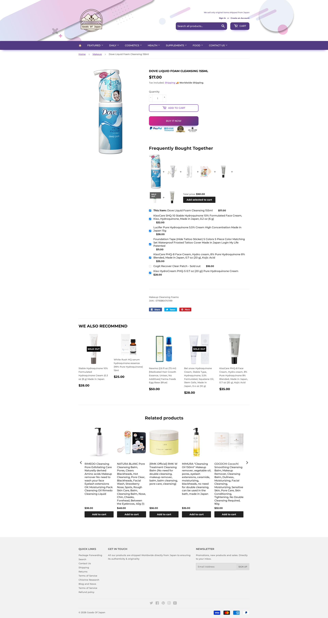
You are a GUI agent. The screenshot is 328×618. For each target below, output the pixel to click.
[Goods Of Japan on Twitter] (151, 603)
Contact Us (217, 45)
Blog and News (87, 583)
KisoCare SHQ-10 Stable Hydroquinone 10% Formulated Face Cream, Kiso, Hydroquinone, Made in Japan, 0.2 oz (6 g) (197, 217)
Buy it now (173, 120)
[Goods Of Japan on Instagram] (169, 603)
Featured (94, 45)
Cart (242, 25)
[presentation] (81, 462)
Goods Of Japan (96, 612)
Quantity (154, 91)
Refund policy (86, 592)
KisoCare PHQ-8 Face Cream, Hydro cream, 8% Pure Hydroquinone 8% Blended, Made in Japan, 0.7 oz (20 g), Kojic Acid (199, 256)
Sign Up (242, 566)
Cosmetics (132, 45)
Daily (113, 45)
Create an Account (240, 18)
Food (197, 45)
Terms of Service (88, 575)
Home (82, 54)
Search (82, 559)
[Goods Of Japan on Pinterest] (163, 603)
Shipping (170, 82)
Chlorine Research (89, 579)
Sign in (222, 18)
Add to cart (99, 514)
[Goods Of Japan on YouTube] (175, 603)
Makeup (97, 54)
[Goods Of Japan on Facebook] (157, 603)
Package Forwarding (90, 555)
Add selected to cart (199, 199)
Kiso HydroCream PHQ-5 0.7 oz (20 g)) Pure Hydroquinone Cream (195, 271)
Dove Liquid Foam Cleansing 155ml (183, 210)
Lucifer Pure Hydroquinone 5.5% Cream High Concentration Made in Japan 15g (197, 229)
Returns (83, 571)
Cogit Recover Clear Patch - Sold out (177, 266)
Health (153, 45)
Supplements (175, 45)
